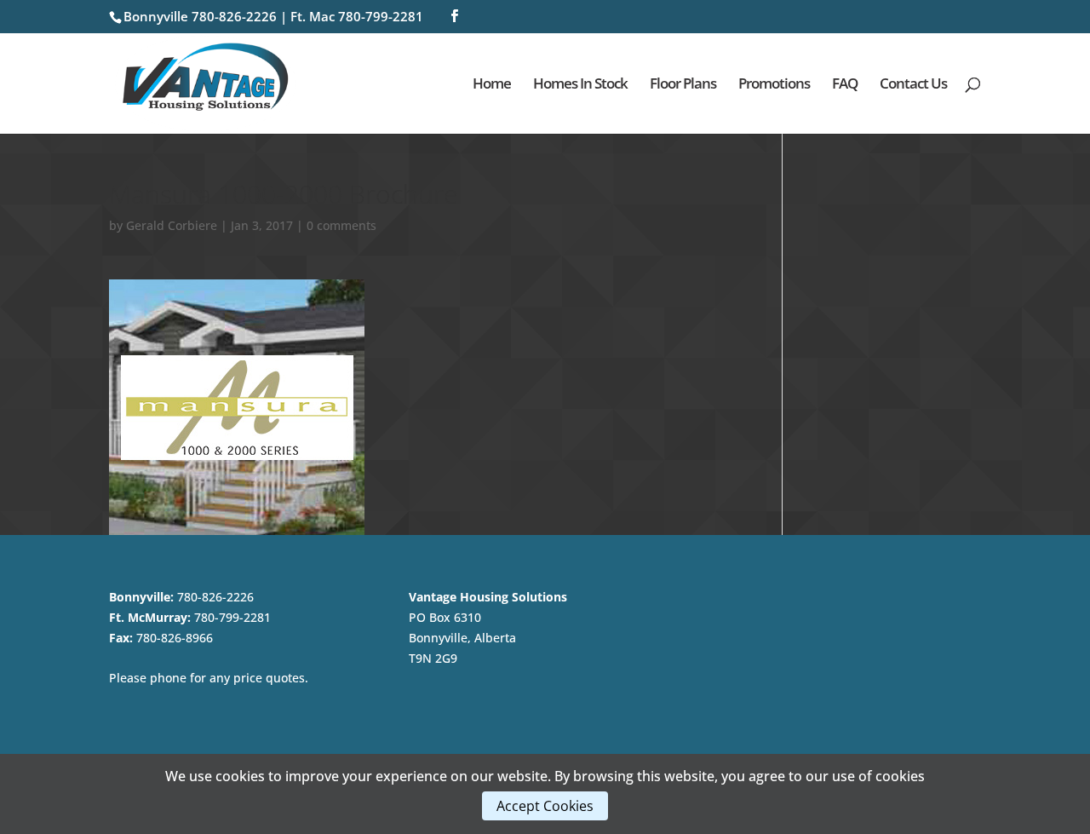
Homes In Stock (580, 85)
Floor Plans (683, 85)
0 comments (341, 225)
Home (492, 85)
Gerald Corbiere (171, 225)
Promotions (774, 85)
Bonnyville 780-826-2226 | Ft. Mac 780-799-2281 (273, 16)
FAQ (845, 85)
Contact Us (913, 85)
